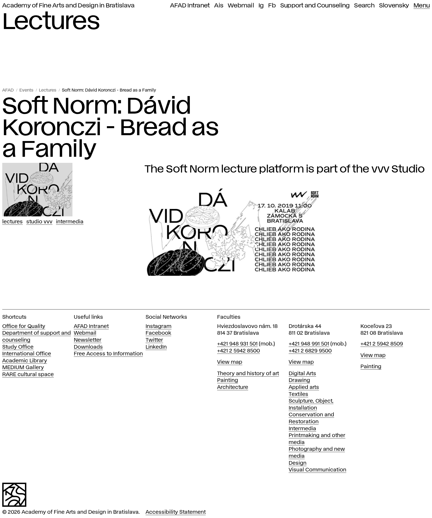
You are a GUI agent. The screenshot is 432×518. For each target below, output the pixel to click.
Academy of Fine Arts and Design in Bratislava (68, 5)
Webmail (241, 5)
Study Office (18, 347)
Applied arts (304, 387)
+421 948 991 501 (309, 344)
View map (229, 362)
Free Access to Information (108, 354)
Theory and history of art (248, 373)
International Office (26, 354)
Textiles (298, 394)
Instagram (158, 326)
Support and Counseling (315, 5)
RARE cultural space (28, 374)
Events (26, 90)
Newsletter (87, 340)
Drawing (299, 380)
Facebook (158, 333)
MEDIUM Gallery (23, 367)
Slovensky (394, 5)
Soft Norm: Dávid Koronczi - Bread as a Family (109, 90)
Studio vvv (39, 222)
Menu (422, 5)
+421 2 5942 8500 (238, 351)
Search (364, 5)
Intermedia (69, 222)
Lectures (47, 90)
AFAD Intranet (190, 5)
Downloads (88, 347)
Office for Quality (23, 326)
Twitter (154, 340)
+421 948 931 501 (237, 344)
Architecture (232, 387)
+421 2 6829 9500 (310, 351)
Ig (261, 5)
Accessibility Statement (176, 512)
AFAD (8, 90)
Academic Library (24, 361)
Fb (272, 5)
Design (297, 463)
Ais (218, 5)
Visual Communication (317, 470)
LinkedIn (156, 347)
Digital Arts (302, 373)
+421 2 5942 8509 (381, 344)
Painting (227, 380)
